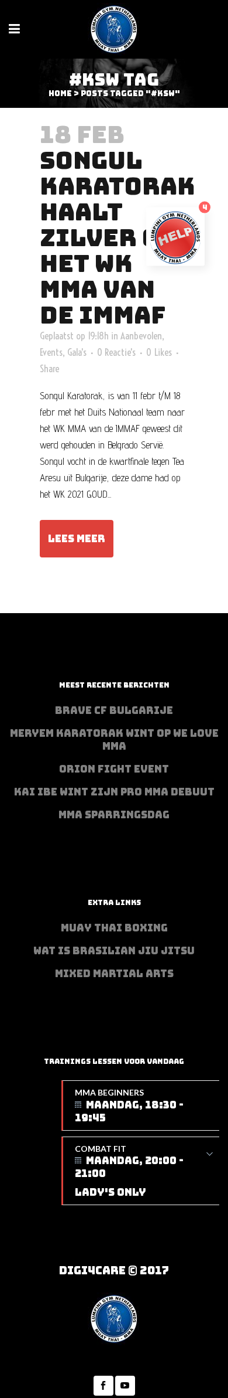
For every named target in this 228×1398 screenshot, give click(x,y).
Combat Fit (129, 1171)
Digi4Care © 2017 (114, 1270)
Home (60, 93)
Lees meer (76, 538)
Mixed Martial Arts (114, 973)
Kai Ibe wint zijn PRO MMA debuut (114, 791)
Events (51, 352)
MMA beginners (129, 1105)
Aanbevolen (141, 335)
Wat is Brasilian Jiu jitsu (114, 950)
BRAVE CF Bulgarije (114, 710)
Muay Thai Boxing (114, 927)
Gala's (77, 352)
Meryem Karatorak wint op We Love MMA (114, 740)
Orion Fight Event (114, 769)
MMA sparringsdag (114, 814)
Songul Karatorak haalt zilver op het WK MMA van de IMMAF (117, 237)
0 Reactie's (116, 352)
